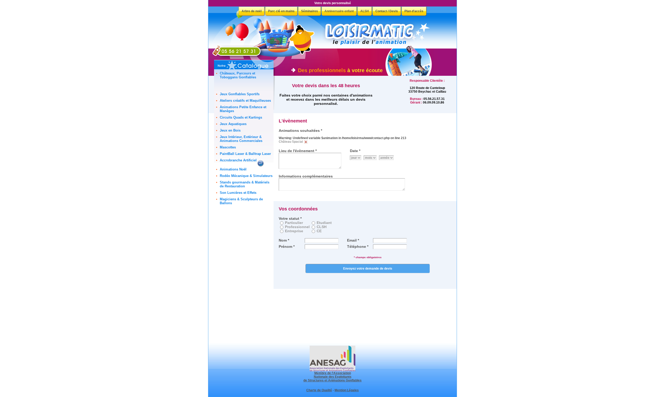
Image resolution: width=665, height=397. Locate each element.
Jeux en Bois (230, 130)
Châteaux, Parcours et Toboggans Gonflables (238, 75)
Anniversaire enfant (339, 11)
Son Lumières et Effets (238, 193)
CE (319, 231)
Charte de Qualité (319, 390)
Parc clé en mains (281, 11)
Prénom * (287, 246)
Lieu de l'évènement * (298, 151)
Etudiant (324, 223)
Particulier (294, 223)
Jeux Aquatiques (233, 124)
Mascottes (228, 147)
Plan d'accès (413, 11)
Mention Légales (347, 390)
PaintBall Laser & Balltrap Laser (245, 154)
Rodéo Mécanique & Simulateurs (246, 176)
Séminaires (309, 11)
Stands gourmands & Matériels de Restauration (244, 184)
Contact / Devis (386, 11)
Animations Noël (233, 169)
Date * (355, 151)
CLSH (322, 227)
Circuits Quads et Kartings (241, 117)
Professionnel (297, 227)
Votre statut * (290, 218)
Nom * (284, 240)
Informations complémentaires (306, 176)
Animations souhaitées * (300, 130)
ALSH (364, 11)
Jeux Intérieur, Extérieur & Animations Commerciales (241, 139)
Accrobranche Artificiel (238, 160)
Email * (353, 240)
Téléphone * (357, 246)
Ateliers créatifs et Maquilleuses (245, 100)
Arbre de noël (252, 11)
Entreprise (294, 231)
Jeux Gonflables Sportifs (240, 94)
